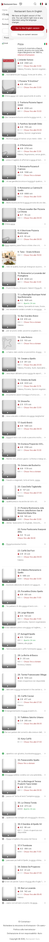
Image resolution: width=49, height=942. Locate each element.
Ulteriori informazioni (26, 55)
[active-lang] (41, 4)
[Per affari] (20, 4)
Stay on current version (28, 34)
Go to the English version (27, 28)
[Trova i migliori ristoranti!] (9, 4)
